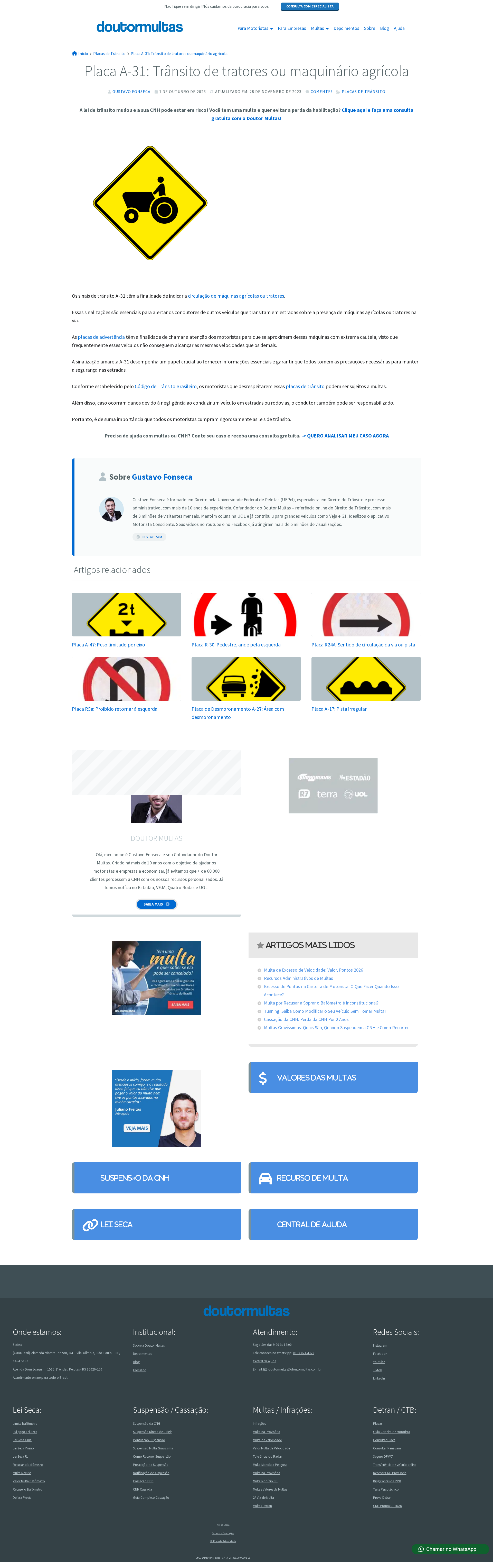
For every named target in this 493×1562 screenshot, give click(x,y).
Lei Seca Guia (22, 1440)
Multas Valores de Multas (270, 1489)
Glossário (139, 1370)
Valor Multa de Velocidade (271, 1448)
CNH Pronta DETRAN (387, 1505)
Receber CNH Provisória (389, 1472)
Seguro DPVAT (383, 1456)
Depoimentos (346, 28)
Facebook (380, 1353)
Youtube (379, 1362)
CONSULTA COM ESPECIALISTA (310, 6)
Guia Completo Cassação (151, 1497)
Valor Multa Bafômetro (29, 1481)
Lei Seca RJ (21, 1456)
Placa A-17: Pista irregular (339, 709)
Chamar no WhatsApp (451, 1549)
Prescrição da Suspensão (150, 1464)
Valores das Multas (316, 1077)
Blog (384, 28)
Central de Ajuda (312, 1224)
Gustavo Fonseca (131, 91)
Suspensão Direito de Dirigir (152, 1431)
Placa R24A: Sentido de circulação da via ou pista (363, 644)
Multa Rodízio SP (265, 1481)
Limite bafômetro (25, 1423)
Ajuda (399, 28)
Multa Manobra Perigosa (270, 1464)
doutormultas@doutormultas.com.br (294, 1369)
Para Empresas (292, 28)
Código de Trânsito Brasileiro (166, 386)
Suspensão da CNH (135, 1177)
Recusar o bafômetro (28, 1464)
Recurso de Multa (312, 1177)
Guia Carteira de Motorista (391, 1431)
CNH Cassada (142, 1489)
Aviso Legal (223, 1525)
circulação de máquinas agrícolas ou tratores (236, 296)
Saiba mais (153, 904)
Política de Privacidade (223, 1541)
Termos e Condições (223, 1533)
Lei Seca (116, 1224)
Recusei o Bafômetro (27, 1489)
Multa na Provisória (266, 1431)
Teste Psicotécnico (386, 1489)
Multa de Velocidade (267, 1440)
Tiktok (377, 1370)
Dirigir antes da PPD (387, 1481)
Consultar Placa (384, 1440)
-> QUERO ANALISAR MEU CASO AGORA (345, 435)
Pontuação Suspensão (149, 1440)
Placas (377, 1423)
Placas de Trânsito (363, 91)
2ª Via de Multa (263, 1497)
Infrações (259, 1423)
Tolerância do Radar (267, 1456)
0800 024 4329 (303, 1353)
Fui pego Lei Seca (25, 1431)
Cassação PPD (143, 1481)
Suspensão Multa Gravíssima (153, 1448)
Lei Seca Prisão (23, 1448)
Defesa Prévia (22, 1497)
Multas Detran (262, 1505)
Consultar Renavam (387, 1448)
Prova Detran (382, 1497)
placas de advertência (101, 337)
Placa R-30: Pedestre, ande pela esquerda (236, 644)
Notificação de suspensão (151, 1472)
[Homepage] (127, 26)
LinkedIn (379, 1378)
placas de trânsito (305, 386)
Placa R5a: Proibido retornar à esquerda (114, 709)
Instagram (152, 537)
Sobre (369, 28)
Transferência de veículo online (394, 1464)
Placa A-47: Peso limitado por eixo (108, 644)
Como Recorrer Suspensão (152, 1456)
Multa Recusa (22, 1472)
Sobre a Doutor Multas (149, 1345)
